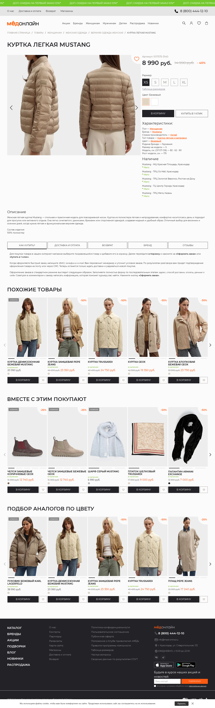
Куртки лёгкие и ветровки (172, 138)
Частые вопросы (101, 654)
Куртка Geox (136, 362)
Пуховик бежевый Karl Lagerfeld (24, 582)
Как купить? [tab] (27, 245)
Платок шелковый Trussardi (141, 473)
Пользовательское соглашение (110, 632)
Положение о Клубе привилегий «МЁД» (115, 641)
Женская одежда (76, 32)
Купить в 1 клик (191, 113)
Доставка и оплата (30, 11)
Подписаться (195, 681)
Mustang (157, 132)
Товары (38, 32)
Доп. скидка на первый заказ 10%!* (76, 3)
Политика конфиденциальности (110, 627)
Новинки (15, 658)
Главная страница (18, 32)
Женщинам (54, 32)
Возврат (51, 11)
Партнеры (55, 636)
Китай (173, 135)
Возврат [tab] (107, 245)
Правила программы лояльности (111, 645)
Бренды (14, 634)
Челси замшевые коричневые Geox (20, 473)
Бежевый (156, 141)
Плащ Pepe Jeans (180, 581)
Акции (13, 640)
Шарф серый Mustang (103, 471)
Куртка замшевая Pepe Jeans (64, 363)
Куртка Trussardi (100, 362)
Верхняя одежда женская (107, 32)
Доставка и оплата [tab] (67, 245)
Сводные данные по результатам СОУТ (114, 659)
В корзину (158, 113)
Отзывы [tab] (188, 245)
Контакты (54, 632)
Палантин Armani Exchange (180, 473)
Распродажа (18, 665)
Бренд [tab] (148, 245)
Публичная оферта (102, 636)
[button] (210, 345)
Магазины (67, 11)
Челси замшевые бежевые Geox (67, 473)
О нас (10, 11)
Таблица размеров (153, 89)
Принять (182, 703)
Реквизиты (55, 641)
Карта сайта (56, 645)
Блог (11, 652)
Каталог (14, 628)
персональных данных (197, 686)
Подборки (16, 646)
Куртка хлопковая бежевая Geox (181, 363)
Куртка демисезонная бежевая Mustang (23, 363)
